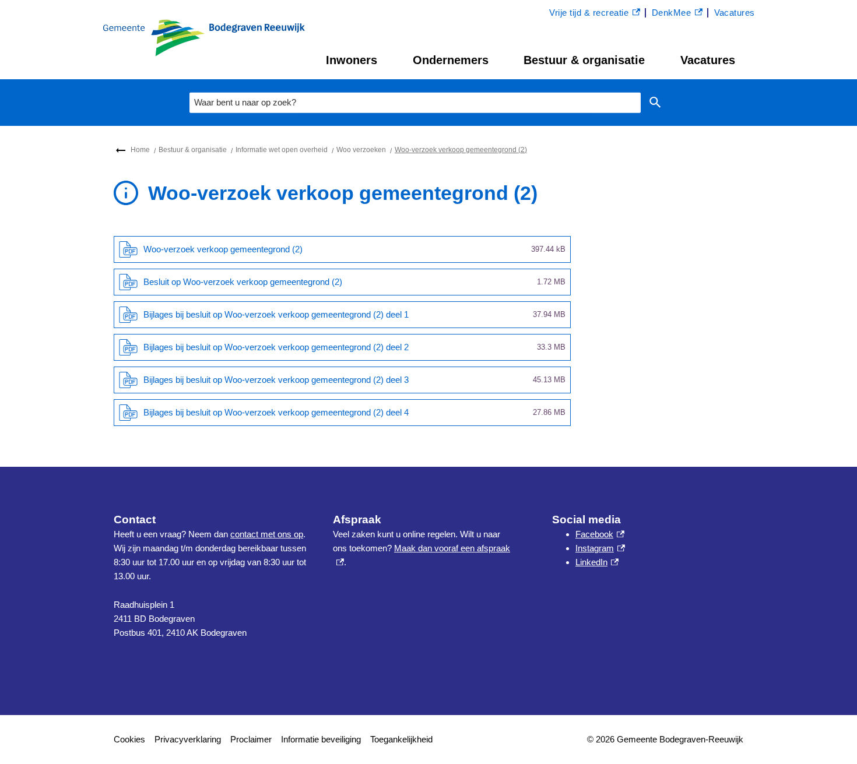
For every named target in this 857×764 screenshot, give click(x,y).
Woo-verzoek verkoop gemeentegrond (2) (461, 150)
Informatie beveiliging (321, 739)
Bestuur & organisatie (584, 60)
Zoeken (655, 102)
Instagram (600, 548)
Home (140, 150)
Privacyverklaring (187, 739)
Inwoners (351, 60)
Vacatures (707, 60)
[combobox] (415, 102)
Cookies (129, 739)
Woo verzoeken (361, 150)
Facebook (599, 534)
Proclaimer (251, 739)
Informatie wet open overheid (282, 150)
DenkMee (677, 14)
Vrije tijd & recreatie (588, 14)
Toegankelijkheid (401, 739)
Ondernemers (451, 60)
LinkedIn (597, 562)
